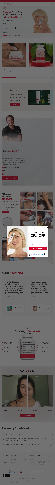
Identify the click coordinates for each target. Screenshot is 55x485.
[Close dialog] (47, 227)
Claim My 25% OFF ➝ (38, 248)
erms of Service (35, 254)
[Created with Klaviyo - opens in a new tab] (27, 258)
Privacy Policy (41, 254)
